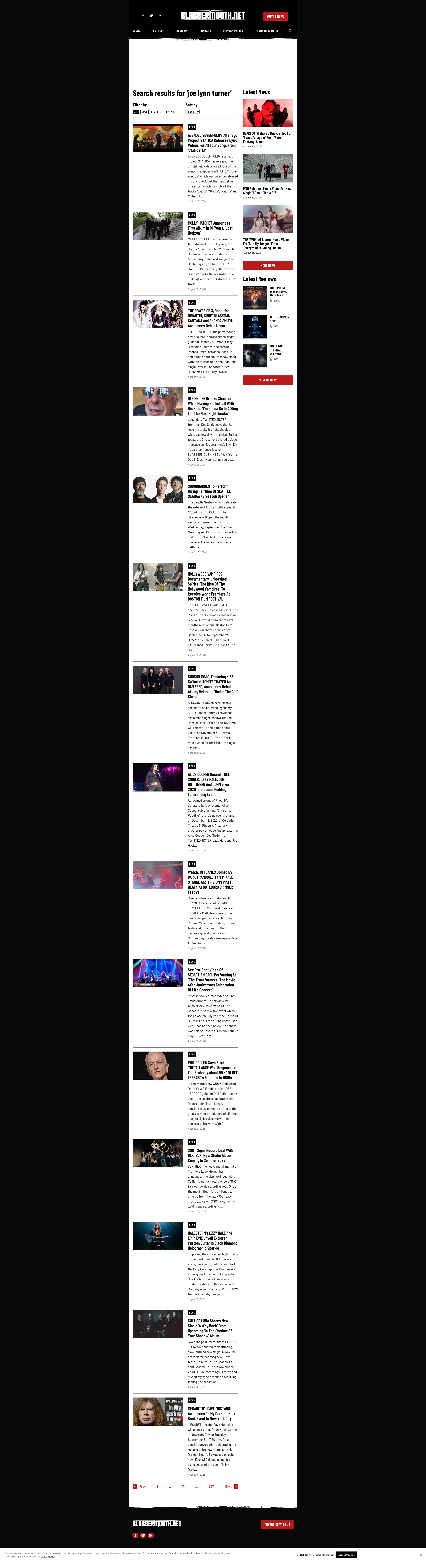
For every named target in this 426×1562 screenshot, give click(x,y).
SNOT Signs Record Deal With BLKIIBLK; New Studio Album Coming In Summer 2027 (210, 1155)
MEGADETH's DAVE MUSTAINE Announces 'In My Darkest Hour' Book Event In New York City (212, 1413)
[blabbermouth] (213, 19)
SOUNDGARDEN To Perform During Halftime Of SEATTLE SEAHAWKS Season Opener (209, 491)
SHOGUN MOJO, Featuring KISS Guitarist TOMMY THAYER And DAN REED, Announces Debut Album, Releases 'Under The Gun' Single (213, 686)
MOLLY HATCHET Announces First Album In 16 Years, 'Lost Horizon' (210, 227)
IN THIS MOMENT (280, 316)
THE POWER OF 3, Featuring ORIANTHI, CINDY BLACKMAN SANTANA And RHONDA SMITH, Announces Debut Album (210, 318)
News (136, 31)
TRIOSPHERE (277, 288)
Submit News (276, 16)
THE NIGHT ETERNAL (276, 347)
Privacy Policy (233, 31)
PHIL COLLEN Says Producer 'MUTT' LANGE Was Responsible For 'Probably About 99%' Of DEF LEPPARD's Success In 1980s (213, 1070)
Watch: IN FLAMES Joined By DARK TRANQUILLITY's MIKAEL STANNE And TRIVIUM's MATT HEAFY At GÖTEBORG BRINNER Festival (210, 882)
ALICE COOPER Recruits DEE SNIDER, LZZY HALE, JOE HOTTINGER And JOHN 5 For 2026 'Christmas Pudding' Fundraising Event (209, 784)
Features (158, 31)
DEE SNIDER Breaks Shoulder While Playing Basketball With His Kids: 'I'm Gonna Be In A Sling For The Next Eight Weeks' (213, 406)
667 (211, 1486)
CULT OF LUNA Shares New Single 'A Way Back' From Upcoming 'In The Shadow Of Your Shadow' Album (210, 1328)
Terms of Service (267, 31)
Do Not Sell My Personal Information (315, 1555)
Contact (205, 31)
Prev (142, 1486)
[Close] (420, 1555)
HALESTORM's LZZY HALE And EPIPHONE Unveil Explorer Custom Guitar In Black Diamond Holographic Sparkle (212, 1240)
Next (228, 1486)
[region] (213, 1555)
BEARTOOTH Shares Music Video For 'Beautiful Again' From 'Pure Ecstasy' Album (267, 137)
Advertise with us (277, 1524)
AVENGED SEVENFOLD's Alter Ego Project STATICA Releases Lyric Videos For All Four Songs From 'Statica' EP (212, 142)
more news (268, 265)
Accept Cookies (346, 1555)
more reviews (268, 380)
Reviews (182, 31)
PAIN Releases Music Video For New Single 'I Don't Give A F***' (267, 190)
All (136, 111)
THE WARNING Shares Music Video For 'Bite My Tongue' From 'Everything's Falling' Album (266, 243)
